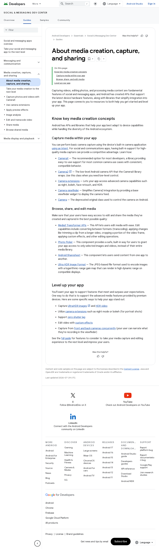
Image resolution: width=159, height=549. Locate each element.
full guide (66, 338)
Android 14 (107, 462)
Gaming (68, 447)
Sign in (151, 3)
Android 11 (107, 477)
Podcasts (49, 483)
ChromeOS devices (89, 461)
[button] (18, 62)
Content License (131, 369)
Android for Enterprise (51, 456)
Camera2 (63, 171)
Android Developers (61, 35)
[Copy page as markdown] (99, 58)
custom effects (84, 322)
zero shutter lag (76, 317)
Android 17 (107, 447)
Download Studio (126, 475)
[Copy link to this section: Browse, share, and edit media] (99, 209)
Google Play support (146, 466)
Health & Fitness (68, 461)
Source (48, 468)
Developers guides (126, 462)
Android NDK (127, 481)
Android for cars (89, 469)
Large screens (90, 450)
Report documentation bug (147, 457)
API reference (128, 468)
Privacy (67, 475)
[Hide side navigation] (37, 543)
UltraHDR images (77, 306)
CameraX (63, 158)
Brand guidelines (74, 534)
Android (49, 450)
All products (51, 522)
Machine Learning (68, 453)
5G (66, 479)
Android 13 (107, 467)
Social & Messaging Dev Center (25, 12)
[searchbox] (21, 30)
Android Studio (135, 3)
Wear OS (87, 455)
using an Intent (60, 148)
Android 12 (107, 472)
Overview (9, 20)
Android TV (88, 475)
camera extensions (76, 311)
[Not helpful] (146, 35)
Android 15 (107, 457)
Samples (44, 20)
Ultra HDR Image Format (72, 264)
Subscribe (120, 541)
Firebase (49, 512)
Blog (47, 478)
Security (49, 463)
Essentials (78, 35)
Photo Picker (65, 242)
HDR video (101, 306)
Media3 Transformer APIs (72, 225)
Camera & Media (69, 468)
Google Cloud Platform (57, 517)
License (59, 534)
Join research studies (146, 473)
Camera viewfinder (68, 190)
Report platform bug (146, 448)
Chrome (49, 508)
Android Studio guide (128, 455)
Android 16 (107, 452)
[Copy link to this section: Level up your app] (87, 285)
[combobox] (74, 4)
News (48, 473)
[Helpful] (142, 35)
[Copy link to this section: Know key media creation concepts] (118, 119)
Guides (27, 20)
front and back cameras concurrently (95, 328)
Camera (62, 199)
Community (64, 20)
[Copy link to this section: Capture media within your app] (100, 138)
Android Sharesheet (69, 255)
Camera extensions (69, 181)
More (35, 3)
